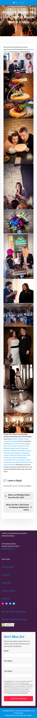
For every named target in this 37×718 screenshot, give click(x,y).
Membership (6, 583)
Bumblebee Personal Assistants (14, 443)
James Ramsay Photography (20, 453)
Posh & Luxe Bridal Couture (21, 460)
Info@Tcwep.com (8, 549)
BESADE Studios (18, 439)
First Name (8, 661)
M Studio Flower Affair (23, 455)
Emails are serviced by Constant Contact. (17, 693)
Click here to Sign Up (18, 698)
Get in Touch (19, 3)
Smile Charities (10, 715)
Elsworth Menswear (21, 448)
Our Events (5, 575)
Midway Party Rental (10, 457)
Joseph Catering (9, 455)
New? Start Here (7, 567)
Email (6, 651)
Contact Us (6, 599)
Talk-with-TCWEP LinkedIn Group (14, 611)
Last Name (8, 671)
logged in (15, 486)
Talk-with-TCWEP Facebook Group (14, 619)
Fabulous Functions (10, 450)
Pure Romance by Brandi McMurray (15, 462)
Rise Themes (27, 715)
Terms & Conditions (8, 591)
